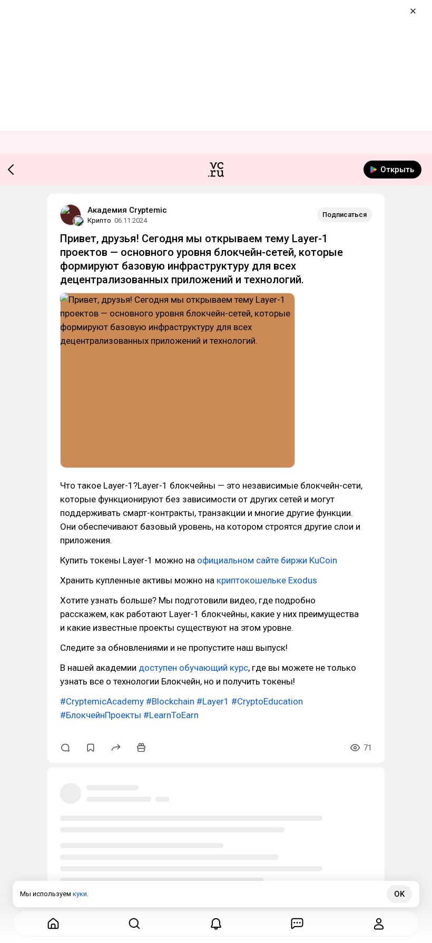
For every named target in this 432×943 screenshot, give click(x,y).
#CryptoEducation (267, 701)
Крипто (99, 220)
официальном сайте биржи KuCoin (267, 560)
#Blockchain (170, 701)
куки (80, 894)
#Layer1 (213, 701)
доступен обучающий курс (193, 667)
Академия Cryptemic (127, 210)
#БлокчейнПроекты (100, 715)
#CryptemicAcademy (102, 701)
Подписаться (344, 215)
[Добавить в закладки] (90, 747)
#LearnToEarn (171, 715)
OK (399, 894)
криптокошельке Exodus (267, 580)
